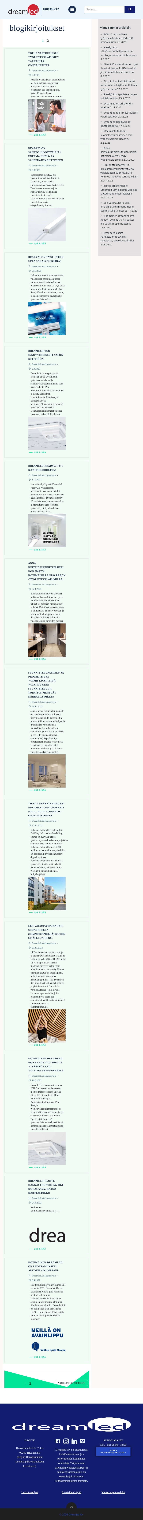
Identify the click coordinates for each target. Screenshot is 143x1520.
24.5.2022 (37, 1202)
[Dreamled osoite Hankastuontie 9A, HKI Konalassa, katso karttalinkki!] (46, 1229)
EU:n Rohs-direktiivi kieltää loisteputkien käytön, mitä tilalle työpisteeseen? (119, 85)
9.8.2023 (36, 170)
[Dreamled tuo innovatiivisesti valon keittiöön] (46, 433)
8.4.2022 (36, 1280)
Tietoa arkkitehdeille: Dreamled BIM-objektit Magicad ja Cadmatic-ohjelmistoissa (118, 189)
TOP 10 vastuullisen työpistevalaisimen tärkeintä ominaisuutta (116, 38)
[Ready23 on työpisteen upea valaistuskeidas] (46, 318)
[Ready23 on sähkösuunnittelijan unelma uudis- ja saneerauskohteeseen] (46, 224)
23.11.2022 (37, 947)
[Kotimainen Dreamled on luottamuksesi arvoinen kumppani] (46, 1337)
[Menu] (72, 9)
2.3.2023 (36, 368)
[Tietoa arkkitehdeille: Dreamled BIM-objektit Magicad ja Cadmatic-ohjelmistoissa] (46, 892)
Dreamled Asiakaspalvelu (44, 70)
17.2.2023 (37, 479)
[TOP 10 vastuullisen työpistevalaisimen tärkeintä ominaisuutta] (46, 115)
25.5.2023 (37, 271)
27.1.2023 (37, 589)
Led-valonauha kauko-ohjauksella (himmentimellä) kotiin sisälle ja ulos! (117, 206)
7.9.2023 (36, 75)
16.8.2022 (37, 1080)
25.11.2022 (37, 825)
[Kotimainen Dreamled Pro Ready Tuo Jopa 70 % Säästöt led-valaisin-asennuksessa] (46, 1147)
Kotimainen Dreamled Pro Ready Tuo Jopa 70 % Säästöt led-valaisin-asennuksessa (117, 219)
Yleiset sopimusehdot (113, 1492)
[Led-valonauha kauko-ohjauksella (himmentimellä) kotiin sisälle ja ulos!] (46, 1025)
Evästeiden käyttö (71, 1492)
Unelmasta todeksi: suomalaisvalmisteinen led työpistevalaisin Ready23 (116, 134)
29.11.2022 (37, 706)
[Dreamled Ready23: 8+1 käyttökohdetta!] (46, 530)
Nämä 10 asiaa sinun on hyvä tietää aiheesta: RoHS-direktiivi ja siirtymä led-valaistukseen (119, 68)
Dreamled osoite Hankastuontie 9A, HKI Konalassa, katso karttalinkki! (117, 236)
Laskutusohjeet (29, 1492)
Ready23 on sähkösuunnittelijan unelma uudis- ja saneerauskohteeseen (118, 51)
